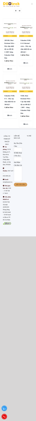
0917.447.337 (12, 171)
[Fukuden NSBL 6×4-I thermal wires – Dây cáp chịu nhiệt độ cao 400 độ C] (26, 28)
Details (10, 69)
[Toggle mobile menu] (32, 4)
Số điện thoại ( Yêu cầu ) (18, 154)
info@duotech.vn (7, 182)
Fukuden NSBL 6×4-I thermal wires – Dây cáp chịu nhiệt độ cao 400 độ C (26, 46)
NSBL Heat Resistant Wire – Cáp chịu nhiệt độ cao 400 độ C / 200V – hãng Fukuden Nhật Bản (26, 104)
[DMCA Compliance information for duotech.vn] (7, 223)
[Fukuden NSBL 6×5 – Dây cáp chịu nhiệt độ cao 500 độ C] (10, 83)
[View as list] (20, 11)
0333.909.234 (6, 176)
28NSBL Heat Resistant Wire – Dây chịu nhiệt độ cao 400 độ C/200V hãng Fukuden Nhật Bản (9, 49)
